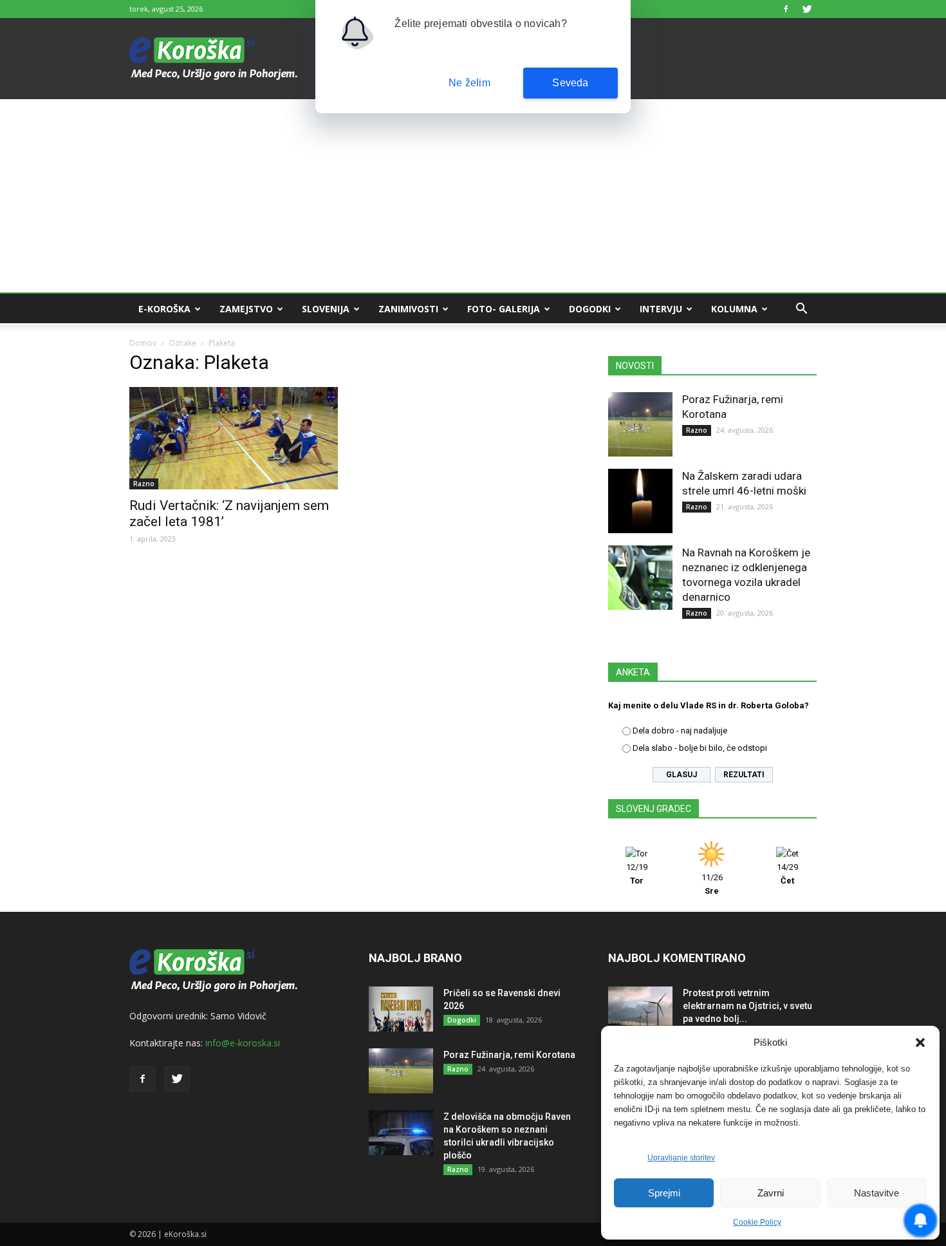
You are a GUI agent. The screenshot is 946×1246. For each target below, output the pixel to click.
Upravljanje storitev (681, 1157)
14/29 (787, 873)
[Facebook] (785, 9)
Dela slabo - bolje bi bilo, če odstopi (700, 748)
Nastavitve (876, 1192)
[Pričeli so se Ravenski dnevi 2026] (401, 1009)
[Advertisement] (473, 196)
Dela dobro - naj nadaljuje (680, 730)
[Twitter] (807, 9)
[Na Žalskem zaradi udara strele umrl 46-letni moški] (640, 501)
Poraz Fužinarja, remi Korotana (509, 1055)
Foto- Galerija (503, 309)
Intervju (661, 309)
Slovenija (325, 309)
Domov (142, 342)
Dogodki (590, 309)
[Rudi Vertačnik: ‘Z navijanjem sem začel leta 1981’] (233, 438)
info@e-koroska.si (242, 1043)
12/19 (636, 873)
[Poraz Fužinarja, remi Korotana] (640, 424)
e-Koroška (164, 309)
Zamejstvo (246, 309)
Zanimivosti (408, 309)
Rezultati (744, 774)
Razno (143, 483)
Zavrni (770, 1192)
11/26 (712, 884)
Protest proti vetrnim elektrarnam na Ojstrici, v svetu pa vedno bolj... (747, 1006)
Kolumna (734, 309)
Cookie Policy (757, 1222)
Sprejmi (664, 1192)
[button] (920, 1042)
